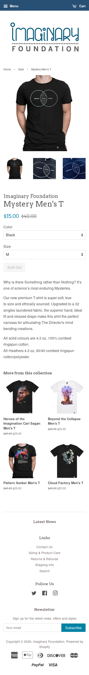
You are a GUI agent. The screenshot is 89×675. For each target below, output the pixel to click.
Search (44, 571)
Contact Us (44, 546)
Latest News (44, 522)
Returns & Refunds (44, 559)
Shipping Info (44, 564)
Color (7, 226)
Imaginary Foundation (48, 641)
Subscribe (73, 627)
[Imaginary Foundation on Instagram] (55, 593)
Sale (21, 69)
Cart (82, 6)
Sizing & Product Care (44, 552)
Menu (13, 6)
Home (7, 69)
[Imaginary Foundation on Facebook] (44, 593)
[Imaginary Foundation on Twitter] (34, 593)
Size (7, 246)
